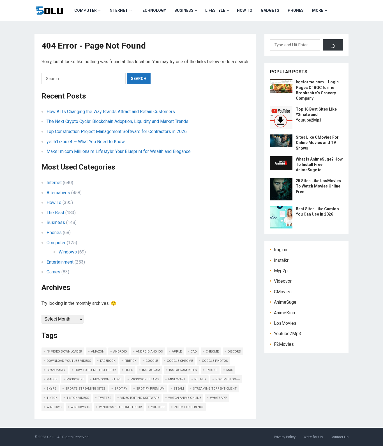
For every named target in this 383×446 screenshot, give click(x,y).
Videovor (283, 281)
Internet (118, 10)
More (317, 10)
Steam (179, 388)
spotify (120, 388)
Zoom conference (189, 407)
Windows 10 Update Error (120, 407)
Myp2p (281, 270)
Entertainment (60, 262)
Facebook (108, 361)
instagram (151, 370)
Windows (68, 252)
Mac (229, 370)
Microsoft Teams (144, 379)
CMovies (283, 291)
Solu (50, 437)
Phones (296, 10)
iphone (211, 370)
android (120, 351)
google (152, 361)
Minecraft (176, 379)
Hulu (129, 370)
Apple (177, 351)
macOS (52, 379)
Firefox (130, 361)
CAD (194, 351)
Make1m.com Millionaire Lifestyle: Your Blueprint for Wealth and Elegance (119, 151)
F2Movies (284, 344)
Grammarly (56, 370)
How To (244, 10)
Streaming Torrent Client (215, 388)
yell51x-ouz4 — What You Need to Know (86, 141)
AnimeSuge (285, 302)
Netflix (200, 379)
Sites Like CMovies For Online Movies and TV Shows (317, 142)
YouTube (158, 407)
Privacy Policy (285, 437)
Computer (85, 10)
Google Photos (215, 361)
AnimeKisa (284, 312)
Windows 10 (80, 407)
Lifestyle (215, 10)
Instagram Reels (183, 370)
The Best (55, 212)
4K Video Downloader (64, 351)
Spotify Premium (150, 388)
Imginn (280, 249)
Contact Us (340, 437)
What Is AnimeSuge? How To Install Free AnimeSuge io (319, 164)
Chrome (212, 351)
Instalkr (281, 260)
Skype (51, 388)
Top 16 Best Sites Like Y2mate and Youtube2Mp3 (316, 114)
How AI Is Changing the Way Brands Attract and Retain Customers (111, 111)
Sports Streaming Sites (85, 388)
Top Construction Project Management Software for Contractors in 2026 (117, 131)
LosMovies (285, 323)
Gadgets (270, 10)
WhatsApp (218, 398)
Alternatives (58, 192)
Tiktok (52, 398)
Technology (153, 10)
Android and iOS (149, 351)
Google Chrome (180, 361)
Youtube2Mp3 (287, 333)
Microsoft (75, 379)
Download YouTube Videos (69, 361)
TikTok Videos (77, 398)
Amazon (97, 351)
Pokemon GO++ (227, 379)
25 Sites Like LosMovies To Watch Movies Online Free (318, 186)
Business (183, 10)
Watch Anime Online (184, 398)
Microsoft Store (107, 379)
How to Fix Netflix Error (95, 370)
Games (53, 272)
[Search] (333, 45)
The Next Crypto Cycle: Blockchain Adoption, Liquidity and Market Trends (117, 121)
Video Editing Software (139, 398)
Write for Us (313, 437)
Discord (234, 351)
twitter (104, 398)
